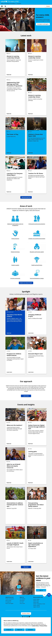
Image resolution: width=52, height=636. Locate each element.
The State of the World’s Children (14, 315)
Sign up (41, 590)
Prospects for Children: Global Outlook (14, 354)
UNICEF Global (36, 599)
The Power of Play (12, 134)
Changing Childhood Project (34, 315)
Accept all (8, 629)
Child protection (15, 238)
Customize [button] (30, 629)
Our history (22, 600)
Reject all (19, 629)
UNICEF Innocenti (9, 597)
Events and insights (9, 603)
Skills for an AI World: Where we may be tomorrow (13, 466)
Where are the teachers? (14, 425)
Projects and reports (9, 598)
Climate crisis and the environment (36, 238)
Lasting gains (32, 451)
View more (26, 567)
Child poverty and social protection (36, 224)
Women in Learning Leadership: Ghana (34, 96)
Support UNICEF (36, 606)
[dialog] (26, 625)
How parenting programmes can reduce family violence (36, 504)
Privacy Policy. (43, 625)
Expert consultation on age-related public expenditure (35, 544)
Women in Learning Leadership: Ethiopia (13, 57)
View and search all (26, 197)
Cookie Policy (35, 625)
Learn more (26, 395)
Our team (22, 601)
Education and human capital (37, 252)
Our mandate (22, 598)
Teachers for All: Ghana (35, 173)
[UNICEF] (9, 1)
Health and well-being (36, 265)
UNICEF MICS (36, 602)
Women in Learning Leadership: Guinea (34, 57)
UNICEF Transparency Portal (39, 603)
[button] (49, 595)
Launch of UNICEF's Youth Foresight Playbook (15, 544)
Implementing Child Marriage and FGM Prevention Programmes (14, 84)
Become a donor (26, 613)
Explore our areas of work (26, 282)
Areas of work (8, 600)
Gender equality (15, 265)
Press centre (22, 603)
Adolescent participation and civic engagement (15, 224)
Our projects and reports (43, 24)
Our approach (8, 601)
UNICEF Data (36, 600)
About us (22, 597)
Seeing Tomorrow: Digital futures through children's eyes (36, 426)
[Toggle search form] (5, 6)
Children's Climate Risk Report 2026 (35, 135)
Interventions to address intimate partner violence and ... (15, 504)
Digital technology (15, 252)
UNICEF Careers (36, 605)
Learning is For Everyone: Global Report (15, 174)
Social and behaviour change (37, 278)
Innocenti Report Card (35, 354)
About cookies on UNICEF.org (11, 620)
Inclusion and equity (15, 278)
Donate (48, 6)
